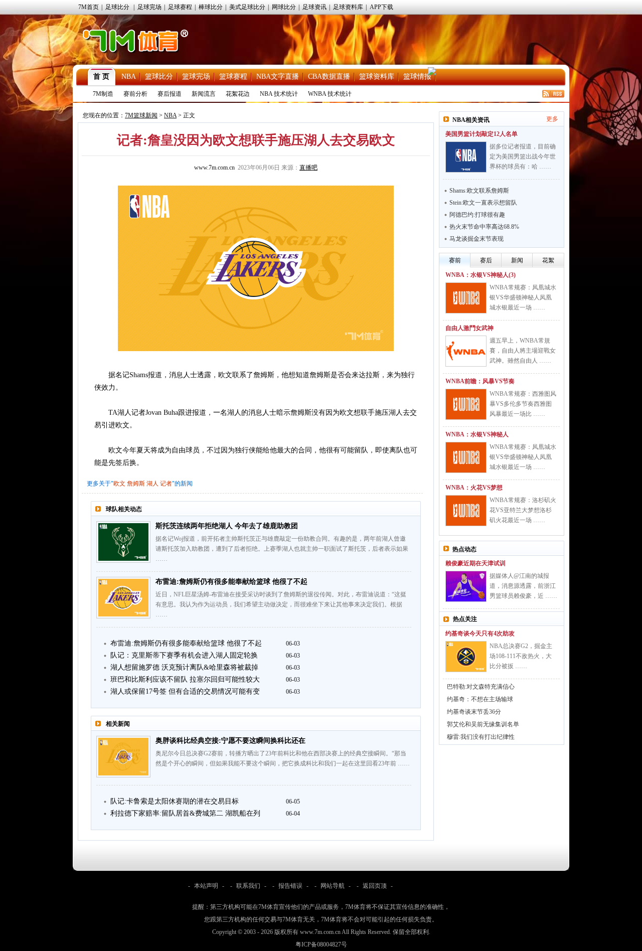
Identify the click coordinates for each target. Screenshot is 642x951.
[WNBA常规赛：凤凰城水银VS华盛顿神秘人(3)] (466, 297)
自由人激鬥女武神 (469, 328)
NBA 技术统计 (279, 93)
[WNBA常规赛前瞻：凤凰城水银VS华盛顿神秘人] (466, 457)
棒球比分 (211, 7)
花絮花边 (238, 93)
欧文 (119, 483)
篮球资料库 (376, 76)
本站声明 (206, 885)
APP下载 (381, 7)
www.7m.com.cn (214, 167)
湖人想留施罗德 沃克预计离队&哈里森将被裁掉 (184, 667)
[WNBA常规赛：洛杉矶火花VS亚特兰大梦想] (466, 510)
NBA (128, 76)
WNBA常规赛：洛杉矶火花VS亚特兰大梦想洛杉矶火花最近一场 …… (523, 510)
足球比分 (117, 7)
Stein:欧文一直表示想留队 (483, 202)
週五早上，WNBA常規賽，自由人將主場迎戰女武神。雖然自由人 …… (523, 350)
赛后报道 (169, 93)
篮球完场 (196, 76)
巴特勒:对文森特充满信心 (481, 686)
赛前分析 (135, 93)
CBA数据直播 (329, 76)
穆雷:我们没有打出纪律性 (481, 736)
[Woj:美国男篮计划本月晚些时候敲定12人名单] (466, 157)
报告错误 (290, 885)
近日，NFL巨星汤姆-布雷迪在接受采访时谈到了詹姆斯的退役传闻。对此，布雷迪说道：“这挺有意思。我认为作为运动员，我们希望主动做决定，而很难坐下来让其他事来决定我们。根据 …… (280, 604)
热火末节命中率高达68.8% (484, 226)
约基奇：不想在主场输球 (480, 699)
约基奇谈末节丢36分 (474, 711)
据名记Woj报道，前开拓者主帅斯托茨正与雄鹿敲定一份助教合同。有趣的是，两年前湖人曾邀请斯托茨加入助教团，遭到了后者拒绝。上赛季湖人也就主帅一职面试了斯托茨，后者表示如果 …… (281, 548)
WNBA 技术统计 (330, 93)
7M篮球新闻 (141, 115)
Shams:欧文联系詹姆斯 (479, 190)
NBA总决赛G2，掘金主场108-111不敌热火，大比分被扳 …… (521, 656)
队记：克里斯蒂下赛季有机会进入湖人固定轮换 (184, 655)
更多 (552, 118)
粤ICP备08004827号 (321, 944)
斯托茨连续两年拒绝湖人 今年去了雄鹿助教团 (226, 526)
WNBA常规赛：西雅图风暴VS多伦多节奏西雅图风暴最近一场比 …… (523, 403)
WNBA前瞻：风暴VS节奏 (480, 381)
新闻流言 (204, 93)
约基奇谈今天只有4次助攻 (480, 633)
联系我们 (248, 885)
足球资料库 (348, 7)
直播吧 (308, 167)
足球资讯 (314, 7)
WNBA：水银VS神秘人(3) (480, 274)
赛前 (455, 260)
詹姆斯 (136, 483)
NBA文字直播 (277, 76)
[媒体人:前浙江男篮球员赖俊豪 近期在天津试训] (466, 586)
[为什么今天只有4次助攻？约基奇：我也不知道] (466, 656)
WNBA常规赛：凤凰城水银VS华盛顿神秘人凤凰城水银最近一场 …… (523, 297)
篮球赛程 (233, 76)
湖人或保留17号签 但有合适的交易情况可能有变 (185, 691)
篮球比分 (159, 76)
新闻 (517, 260)
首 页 (101, 76)
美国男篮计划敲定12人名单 (481, 133)
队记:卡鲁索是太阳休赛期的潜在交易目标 (174, 801)
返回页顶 (375, 885)
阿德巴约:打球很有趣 (477, 214)
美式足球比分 (247, 7)
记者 (166, 483)
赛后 (486, 260)
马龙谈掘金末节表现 (476, 238)
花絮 (548, 260)
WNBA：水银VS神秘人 (477, 434)
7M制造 (103, 93)
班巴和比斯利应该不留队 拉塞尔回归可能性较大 (185, 679)
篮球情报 (417, 76)
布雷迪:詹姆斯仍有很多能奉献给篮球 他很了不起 (231, 581)
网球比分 (284, 7)
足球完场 (149, 7)
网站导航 (332, 885)
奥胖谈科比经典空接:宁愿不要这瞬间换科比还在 (230, 740)
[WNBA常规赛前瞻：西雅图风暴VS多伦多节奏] (466, 404)
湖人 (152, 483)
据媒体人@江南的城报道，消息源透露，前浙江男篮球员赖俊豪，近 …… (523, 585)
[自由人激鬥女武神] (466, 351)
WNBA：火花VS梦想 (474, 487)
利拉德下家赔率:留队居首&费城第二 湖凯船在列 (185, 813)
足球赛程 (180, 7)
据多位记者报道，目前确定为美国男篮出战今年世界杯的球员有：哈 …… (523, 156)
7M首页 (88, 7)
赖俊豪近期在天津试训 (475, 563)
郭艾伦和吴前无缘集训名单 (483, 724)
